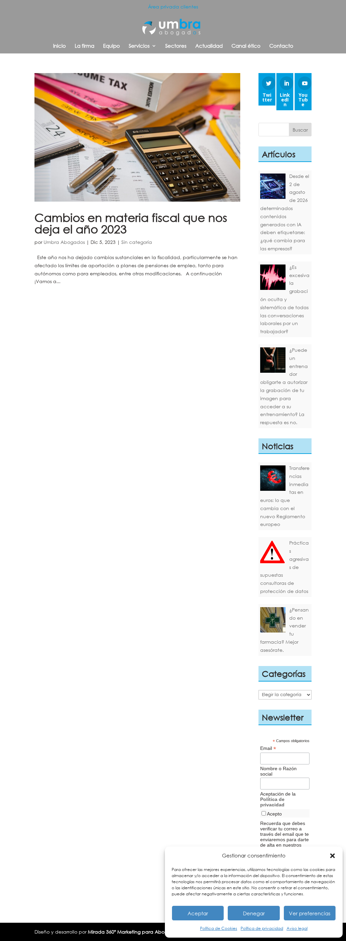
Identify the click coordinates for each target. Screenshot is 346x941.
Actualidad (209, 46)
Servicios (139, 46)
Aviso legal (297, 928)
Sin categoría (136, 242)
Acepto (274, 814)
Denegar (254, 913)
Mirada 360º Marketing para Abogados (133, 931)
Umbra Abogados (64, 242)
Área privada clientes (173, 6)
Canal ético (246, 46)
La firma (84, 46)
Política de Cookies (218, 928)
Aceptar (198, 913)
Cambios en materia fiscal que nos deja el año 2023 (130, 223)
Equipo (111, 46)
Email (268, 748)
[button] (332, 855)
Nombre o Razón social (278, 771)
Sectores (176, 46)
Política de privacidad (262, 928)
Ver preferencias (309, 913)
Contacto (281, 46)
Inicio (59, 46)
